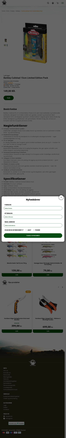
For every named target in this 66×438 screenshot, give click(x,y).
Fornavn (8, 205)
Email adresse (10, 222)
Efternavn (8, 213)
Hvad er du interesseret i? (14, 230)
